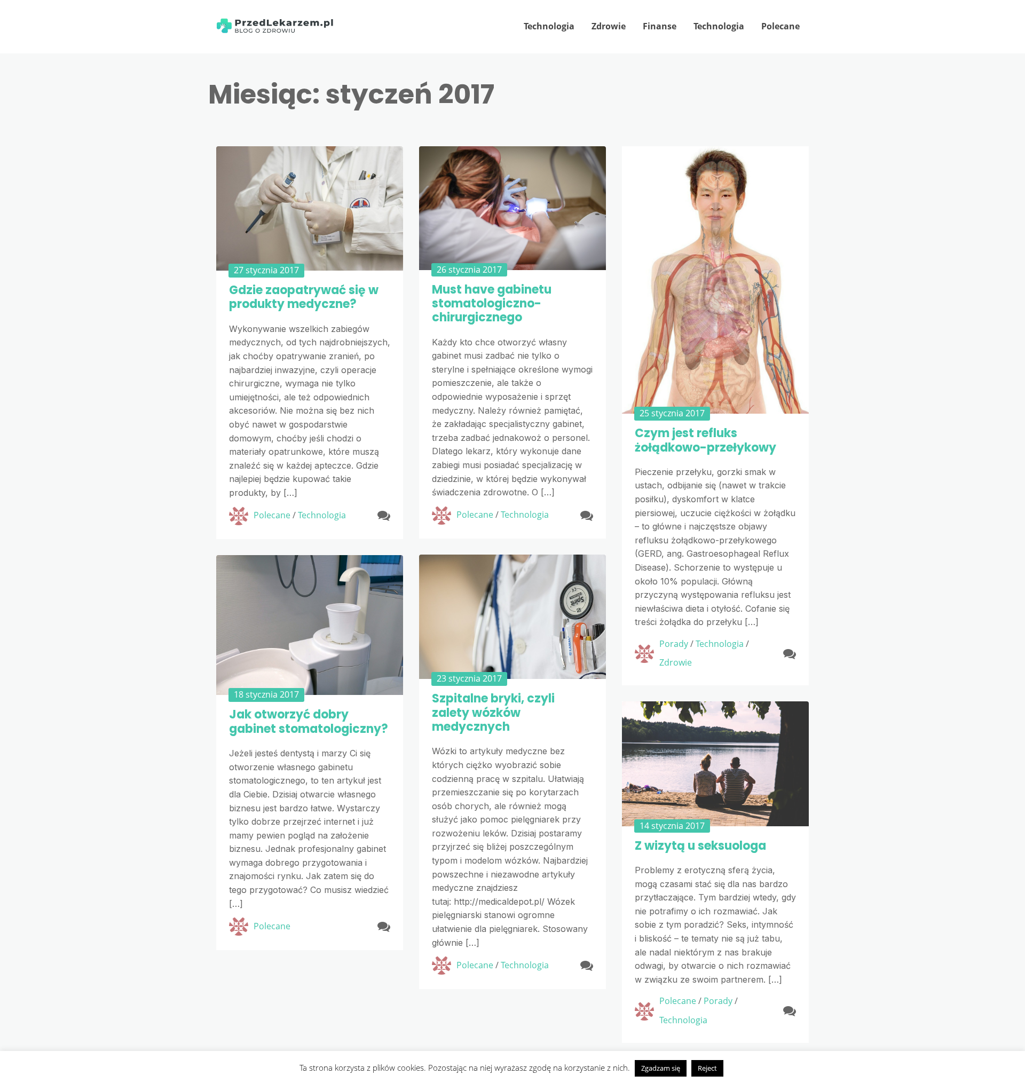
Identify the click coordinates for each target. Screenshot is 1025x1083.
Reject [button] (707, 1068)
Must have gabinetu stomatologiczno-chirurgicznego (491, 303)
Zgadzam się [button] (660, 1068)
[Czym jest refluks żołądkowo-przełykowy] (715, 280)
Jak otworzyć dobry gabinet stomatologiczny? (308, 721)
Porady (673, 644)
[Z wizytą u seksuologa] (715, 763)
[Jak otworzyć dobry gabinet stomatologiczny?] (309, 625)
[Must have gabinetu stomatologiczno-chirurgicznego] (512, 208)
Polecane (780, 26)
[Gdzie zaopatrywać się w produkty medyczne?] (309, 208)
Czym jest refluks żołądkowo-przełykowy (705, 440)
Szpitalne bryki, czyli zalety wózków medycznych (493, 712)
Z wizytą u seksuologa (700, 845)
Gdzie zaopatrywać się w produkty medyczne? (304, 297)
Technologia (549, 26)
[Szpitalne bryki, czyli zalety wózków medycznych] (512, 617)
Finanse (659, 26)
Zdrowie (609, 26)
